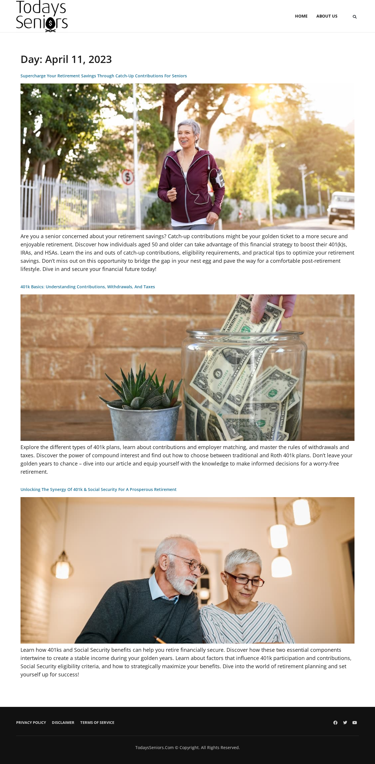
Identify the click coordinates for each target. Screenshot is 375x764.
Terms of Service (97, 722)
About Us (327, 16)
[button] (354, 16)
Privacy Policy (31, 722)
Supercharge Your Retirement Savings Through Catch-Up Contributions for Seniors (104, 76)
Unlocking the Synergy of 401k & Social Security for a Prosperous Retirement (99, 489)
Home (301, 16)
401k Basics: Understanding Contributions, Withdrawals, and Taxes (88, 286)
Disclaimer (63, 722)
